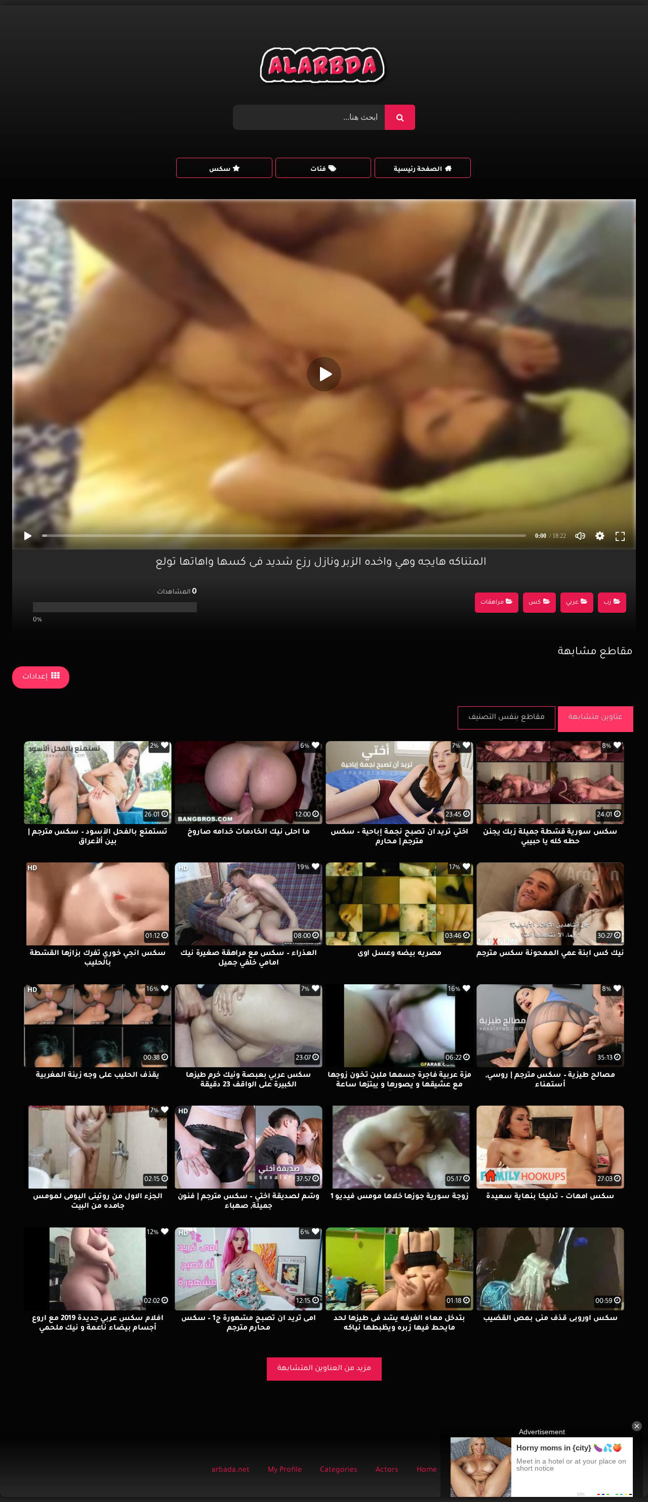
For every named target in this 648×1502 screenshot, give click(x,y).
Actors (387, 1471)
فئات (318, 169)
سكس (219, 169)
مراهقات (492, 603)
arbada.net (231, 1471)
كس (535, 603)
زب (607, 603)
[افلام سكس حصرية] (324, 67)
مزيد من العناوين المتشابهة (324, 1369)
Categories (338, 1471)
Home (427, 1471)
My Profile (285, 1471)
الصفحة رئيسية (418, 169)
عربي (572, 603)
